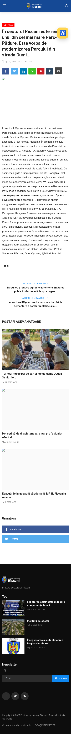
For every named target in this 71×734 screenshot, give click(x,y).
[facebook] (6, 696)
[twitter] (15, 696)
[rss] (25, 696)
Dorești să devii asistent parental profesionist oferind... (32, 435)
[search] (66, 6)
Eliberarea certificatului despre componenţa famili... (46, 603)
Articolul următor (33, 298)
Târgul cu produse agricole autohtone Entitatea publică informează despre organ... (35, 289)
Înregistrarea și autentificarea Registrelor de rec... (45, 642)
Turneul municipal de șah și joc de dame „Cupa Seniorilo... (32, 375)
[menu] (4, 6)
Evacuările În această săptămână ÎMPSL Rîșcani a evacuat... (34, 495)
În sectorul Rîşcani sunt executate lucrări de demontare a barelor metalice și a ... (35, 304)
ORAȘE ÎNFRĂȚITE (45, 725)
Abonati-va (61, 678)
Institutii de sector (38, 621)
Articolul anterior (38, 283)
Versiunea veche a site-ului (17, 725)
